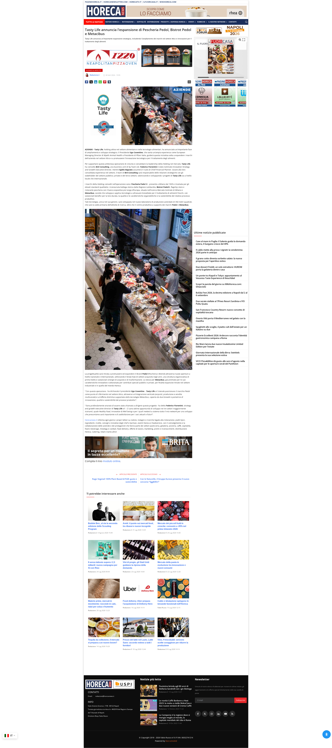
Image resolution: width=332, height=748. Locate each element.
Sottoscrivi (240, 700)
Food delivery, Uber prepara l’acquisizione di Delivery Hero (138, 602)
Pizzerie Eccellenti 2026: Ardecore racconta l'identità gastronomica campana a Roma (221, 336)
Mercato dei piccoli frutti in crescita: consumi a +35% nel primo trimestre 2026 (172, 526)
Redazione (92, 572)
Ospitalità (141, 22)
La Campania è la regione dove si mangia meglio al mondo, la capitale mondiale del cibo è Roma (175, 717)
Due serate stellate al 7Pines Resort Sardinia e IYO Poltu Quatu (220, 302)
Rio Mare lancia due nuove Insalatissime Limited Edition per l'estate (219, 345)
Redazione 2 (92, 533)
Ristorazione (128, 22)
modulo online (111, 461)
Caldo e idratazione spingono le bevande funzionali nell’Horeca (173, 602)
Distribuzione (153, 22)
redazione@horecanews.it (104, 696)
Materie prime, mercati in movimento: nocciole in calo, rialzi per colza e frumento (102, 604)
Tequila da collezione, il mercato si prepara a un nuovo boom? (103, 641)
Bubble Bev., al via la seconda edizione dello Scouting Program (102, 526)
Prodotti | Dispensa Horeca (173, 22)
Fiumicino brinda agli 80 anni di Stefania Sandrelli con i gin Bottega (175, 687)
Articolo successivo (149, 474)
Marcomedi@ (171, 741)
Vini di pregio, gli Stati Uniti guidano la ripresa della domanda (136, 565)
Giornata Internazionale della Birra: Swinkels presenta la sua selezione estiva (218, 353)
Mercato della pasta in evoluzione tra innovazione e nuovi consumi (172, 565)
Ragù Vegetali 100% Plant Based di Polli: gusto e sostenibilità (114, 480)
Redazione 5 (162, 533)
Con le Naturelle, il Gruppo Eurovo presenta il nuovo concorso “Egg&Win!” (164, 480)
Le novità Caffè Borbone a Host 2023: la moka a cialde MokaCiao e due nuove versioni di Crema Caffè (175, 703)
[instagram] (212, 714)
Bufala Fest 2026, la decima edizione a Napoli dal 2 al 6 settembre (221, 294)
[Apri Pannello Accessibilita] (326, 734)
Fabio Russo (162, 608)
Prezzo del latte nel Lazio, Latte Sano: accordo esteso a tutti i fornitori (138, 643)
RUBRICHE (201, 22)
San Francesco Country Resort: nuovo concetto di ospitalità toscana (220, 311)
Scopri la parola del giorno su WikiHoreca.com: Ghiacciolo (219, 285)
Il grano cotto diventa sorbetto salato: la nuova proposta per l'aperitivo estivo (219, 259)
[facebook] (198, 714)
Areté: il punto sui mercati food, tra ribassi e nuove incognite (138, 524)
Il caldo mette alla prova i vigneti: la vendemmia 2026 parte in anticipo (219, 251)
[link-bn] (187, 11)
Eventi (191, 22)
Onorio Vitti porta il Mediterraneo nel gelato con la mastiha (220, 319)
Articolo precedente (128, 474)
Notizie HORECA (112, 22)
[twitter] (205, 714)
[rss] (232, 714)
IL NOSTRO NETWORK (216, 22)
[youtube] (225, 714)
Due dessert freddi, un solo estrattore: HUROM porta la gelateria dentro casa (219, 268)
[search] (246, 21)
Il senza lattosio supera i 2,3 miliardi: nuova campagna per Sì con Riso (102, 565)
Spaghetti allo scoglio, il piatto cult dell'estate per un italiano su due (221, 328)
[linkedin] (219, 714)
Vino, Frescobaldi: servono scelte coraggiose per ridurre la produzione (173, 643)
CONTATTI (233, 22)
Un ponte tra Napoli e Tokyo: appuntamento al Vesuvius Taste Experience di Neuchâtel (219, 276)
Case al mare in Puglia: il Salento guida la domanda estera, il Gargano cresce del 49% (220, 242)
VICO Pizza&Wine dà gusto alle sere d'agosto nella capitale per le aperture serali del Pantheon (220, 362)
